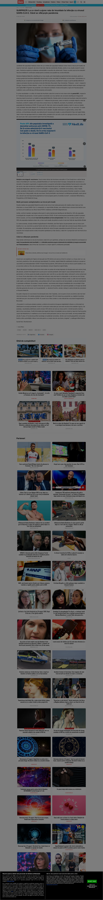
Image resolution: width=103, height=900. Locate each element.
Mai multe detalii (10, 881)
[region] (51, 885)
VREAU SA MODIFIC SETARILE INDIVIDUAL (92, 886)
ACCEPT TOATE (92, 881)
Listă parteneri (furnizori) (51, 884)
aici (12, 891)
